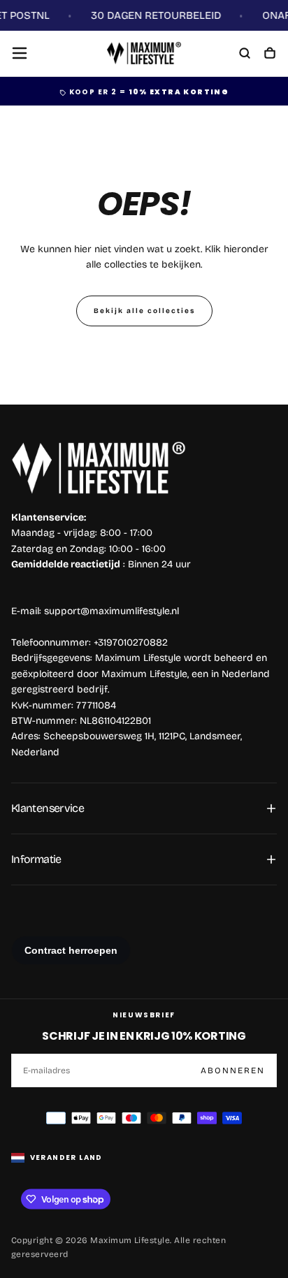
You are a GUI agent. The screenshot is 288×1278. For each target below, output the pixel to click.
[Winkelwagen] (270, 54)
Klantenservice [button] (47, 808)
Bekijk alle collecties (144, 311)
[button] (19, 53)
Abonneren (233, 1070)
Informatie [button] (36, 859)
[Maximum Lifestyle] (98, 468)
